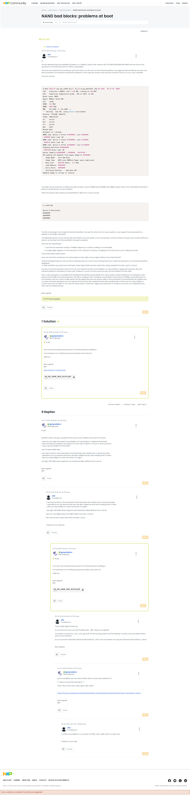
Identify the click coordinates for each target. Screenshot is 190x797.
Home (44, 10)
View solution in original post (55, 370)
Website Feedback (55, 785)
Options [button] (143, 31)
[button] (136, 55)
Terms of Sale (21, 785)
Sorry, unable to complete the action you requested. (22, 792)
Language (169, 3)
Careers (17, 780)
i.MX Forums (52, 10)
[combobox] (103, 22)
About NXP (7, 780)
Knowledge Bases (47, 3)
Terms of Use (12, 785)
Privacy (5, 785)
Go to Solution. (54, 299)
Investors (26, 780)
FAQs (178, 3)
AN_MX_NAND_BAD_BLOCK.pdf (58, 376)
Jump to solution (52, 47)
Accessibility (45, 785)
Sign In (185, 3)
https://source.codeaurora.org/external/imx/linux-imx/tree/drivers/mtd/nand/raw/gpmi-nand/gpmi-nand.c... (99, 693)
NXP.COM (76, 3)
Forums (34, 3)
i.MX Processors (65, 10)
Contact (43, 780)
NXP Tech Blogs (63, 3)
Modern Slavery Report (33, 785)
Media (34, 780)
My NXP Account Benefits (59, 780)
